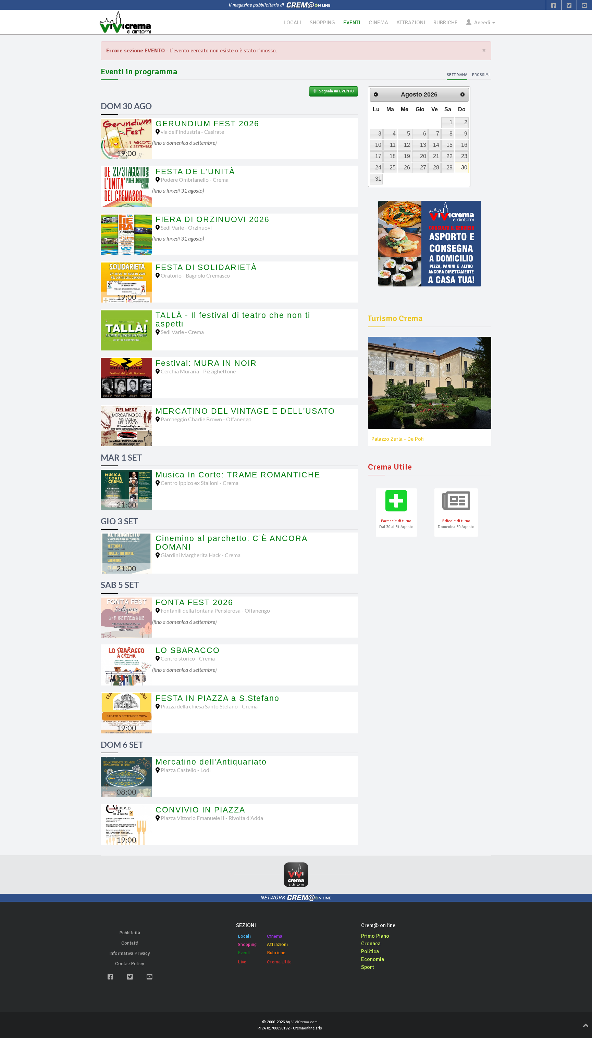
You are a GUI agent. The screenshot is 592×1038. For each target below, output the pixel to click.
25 (393, 167)
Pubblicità (129, 933)
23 (464, 156)
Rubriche (276, 953)
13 (423, 145)
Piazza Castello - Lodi (186, 770)
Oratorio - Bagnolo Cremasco (195, 275)
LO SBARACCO (188, 650)
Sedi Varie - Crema (182, 332)
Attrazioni (277, 944)
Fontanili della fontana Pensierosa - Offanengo (215, 610)
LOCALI (292, 22)
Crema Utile (279, 962)
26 (407, 167)
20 (423, 156)
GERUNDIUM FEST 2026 (207, 123)
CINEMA (378, 22)
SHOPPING (322, 22)
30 (464, 167)
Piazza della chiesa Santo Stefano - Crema (209, 706)
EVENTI (351, 22)
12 (407, 145)
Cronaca (371, 943)
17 (378, 156)
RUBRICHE (445, 22)
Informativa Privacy (129, 953)
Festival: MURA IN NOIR (206, 363)
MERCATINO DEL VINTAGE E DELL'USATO (245, 411)
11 (393, 145)
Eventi (244, 953)
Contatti (129, 943)
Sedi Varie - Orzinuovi (186, 227)
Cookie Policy (129, 963)
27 (423, 167)
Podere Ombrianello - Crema (195, 179)
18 (393, 156)
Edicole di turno (456, 521)
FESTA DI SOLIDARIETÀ (206, 267)
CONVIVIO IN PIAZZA (200, 809)
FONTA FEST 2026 (194, 602)
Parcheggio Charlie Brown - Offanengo (206, 419)
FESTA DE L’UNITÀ (195, 171)
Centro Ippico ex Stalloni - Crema (199, 482)
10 (378, 145)
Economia (372, 959)
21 (436, 156)
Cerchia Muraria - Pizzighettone (198, 371)
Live (242, 962)
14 (436, 145)
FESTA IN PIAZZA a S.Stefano (218, 698)
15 (449, 145)
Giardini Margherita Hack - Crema (201, 555)
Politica (370, 951)
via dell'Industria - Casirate (192, 131)
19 (407, 156)
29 (449, 167)
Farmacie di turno (396, 521)
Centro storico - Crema (188, 658)
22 (449, 156)
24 (378, 167)
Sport (367, 967)
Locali (244, 936)
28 (436, 167)
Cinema (274, 936)
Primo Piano (375, 936)
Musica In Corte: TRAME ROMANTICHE (238, 474)
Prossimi (481, 74)
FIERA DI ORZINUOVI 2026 (213, 219)
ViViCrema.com (304, 1022)
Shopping (247, 944)
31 (378, 179)
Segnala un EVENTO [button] (335, 91)
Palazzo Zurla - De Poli (397, 439)
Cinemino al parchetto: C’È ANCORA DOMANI (231, 542)
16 (464, 145)
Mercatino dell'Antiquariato (211, 761)
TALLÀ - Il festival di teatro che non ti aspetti (233, 319)
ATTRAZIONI (410, 22)
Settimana (457, 74)
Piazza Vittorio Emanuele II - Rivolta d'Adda (212, 818)
